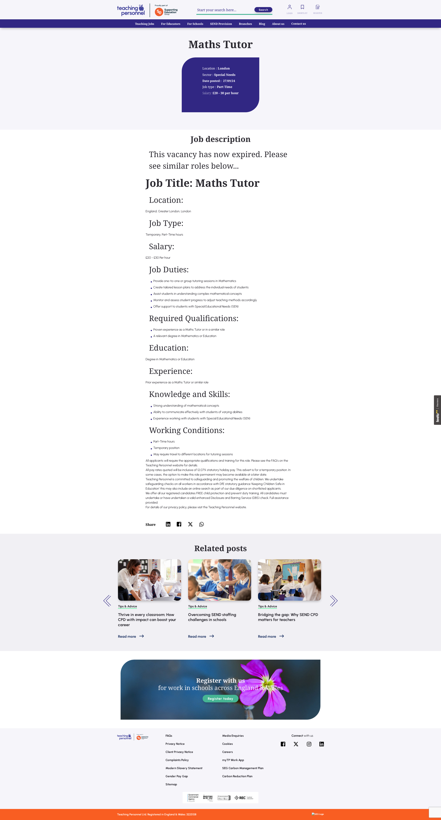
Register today (220, 699)
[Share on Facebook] (179, 524)
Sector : (208, 75)
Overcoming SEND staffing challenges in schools (212, 617)
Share (151, 524)
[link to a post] (149, 580)
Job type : (209, 87)
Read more (127, 636)
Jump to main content (20, 5)
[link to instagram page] (309, 744)
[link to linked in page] (321, 744)
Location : (210, 68)
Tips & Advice (127, 606)
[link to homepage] (147, 10)
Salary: (207, 93)
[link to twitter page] (296, 744)
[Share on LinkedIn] (168, 524)
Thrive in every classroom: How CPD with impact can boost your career (147, 619)
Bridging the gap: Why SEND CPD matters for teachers (288, 617)
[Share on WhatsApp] (201, 524)
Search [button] (263, 9)
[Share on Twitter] (190, 524)
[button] (107, 601)
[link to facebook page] (283, 744)
